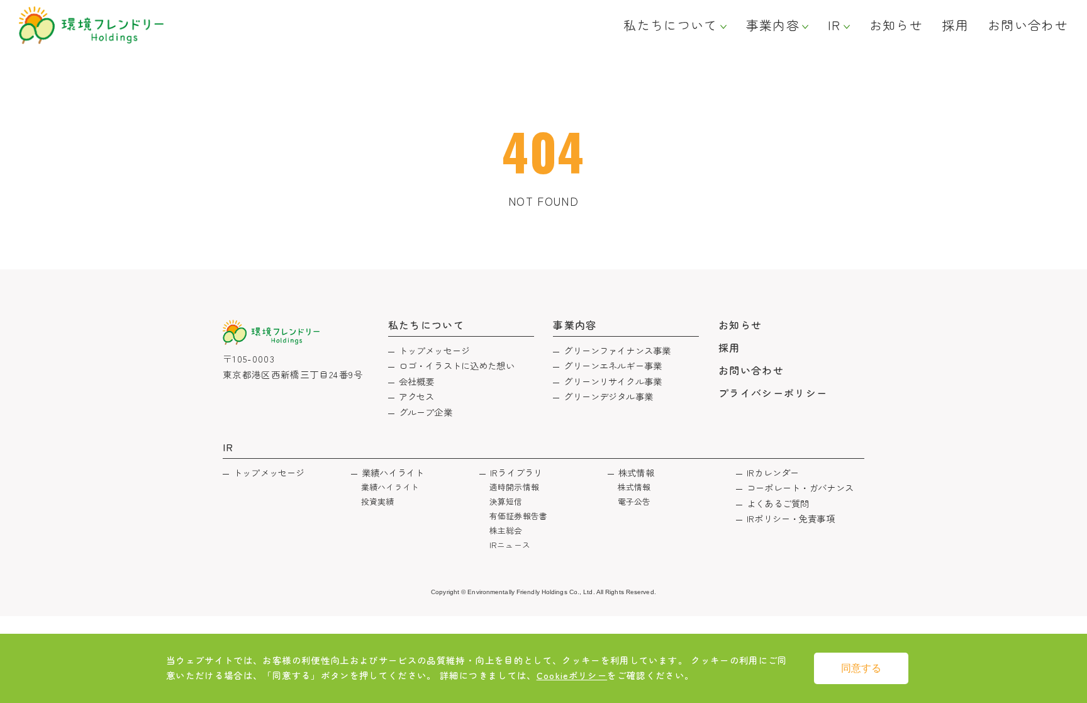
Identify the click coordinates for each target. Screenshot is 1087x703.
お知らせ (896, 25)
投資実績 (377, 501)
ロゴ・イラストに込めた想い (457, 365)
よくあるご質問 (778, 503)
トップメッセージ (434, 350)
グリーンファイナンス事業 (617, 350)
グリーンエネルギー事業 (613, 365)
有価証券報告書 (518, 516)
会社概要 (417, 381)
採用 (955, 25)
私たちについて (670, 25)
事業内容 (773, 25)
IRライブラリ (516, 472)
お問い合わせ (1028, 25)
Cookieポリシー (572, 675)
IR (834, 25)
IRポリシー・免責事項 (791, 518)
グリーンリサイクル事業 (613, 381)
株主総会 (506, 530)
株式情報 (636, 472)
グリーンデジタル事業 (608, 396)
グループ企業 (425, 412)
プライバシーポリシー (773, 392)
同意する (861, 668)
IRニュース (509, 545)
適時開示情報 (514, 487)
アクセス (417, 396)
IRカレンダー (773, 472)
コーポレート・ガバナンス (800, 487)
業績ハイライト (393, 472)
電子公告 (634, 501)
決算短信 (506, 501)
